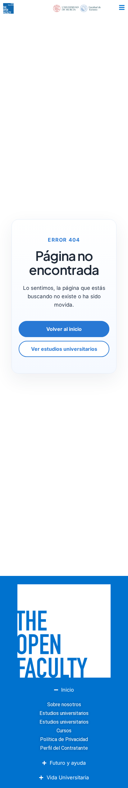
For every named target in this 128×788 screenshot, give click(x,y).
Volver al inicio (64, 329)
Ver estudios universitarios (64, 349)
